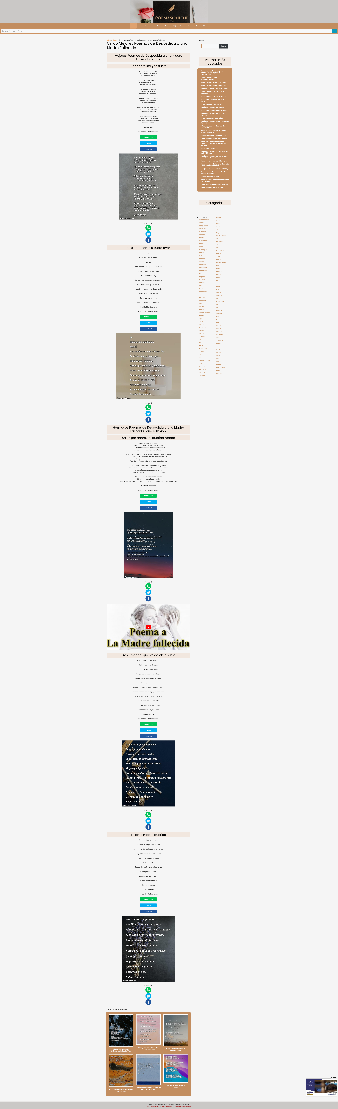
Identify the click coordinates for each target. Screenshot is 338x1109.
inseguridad (203, 226)
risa (200, 274)
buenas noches (205, 360)
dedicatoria (220, 367)
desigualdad (204, 229)
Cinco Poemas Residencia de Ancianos (212, 92)
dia (217, 319)
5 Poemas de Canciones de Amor (214, 110)
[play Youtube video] (148, 627)
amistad (219, 322)
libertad (219, 271)
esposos (219, 295)
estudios (202, 366)
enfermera (203, 301)
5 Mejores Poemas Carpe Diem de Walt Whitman (214, 152)
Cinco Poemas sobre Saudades (213, 85)
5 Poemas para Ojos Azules (212, 118)
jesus (201, 342)
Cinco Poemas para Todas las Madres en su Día (148, 1088)
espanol (219, 313)
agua (218, 268)
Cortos (190, 26)
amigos (218, 364)
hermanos (219, 334)
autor (218, 277)
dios (217, 289)
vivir (200, 256)
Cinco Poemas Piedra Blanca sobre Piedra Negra (215, 181)
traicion (202, 238)
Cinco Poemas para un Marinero (214, 161)
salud (218, 226)
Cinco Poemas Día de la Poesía (176, 1086)
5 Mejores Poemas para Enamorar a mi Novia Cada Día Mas (214, 157)
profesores (220, 301)
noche (218, 247)
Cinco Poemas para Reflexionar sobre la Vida (121, 1050)
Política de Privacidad (174, 1106)
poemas (219, 373)
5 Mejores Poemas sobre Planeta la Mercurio (215, 122)
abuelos (219, 310)
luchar (201, 295)
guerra (218, 253)
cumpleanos (220, 337)
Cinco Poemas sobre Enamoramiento (209, 78)
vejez (201, 318)
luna (217, 283)
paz (217, 280)
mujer (218, 358)
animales (219, 241)
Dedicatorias (149, 26)
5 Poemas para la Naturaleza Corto (212, 100)
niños (218, 349)
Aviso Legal (150, 1106)
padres (218, 343)
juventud (202, 363)
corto (218, 355)
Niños (204, 26)
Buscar (201, 40)
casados (202, 375)
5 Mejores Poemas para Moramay (214, 169)
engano (202, 277)
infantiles (219, 340)
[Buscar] (334, 31)
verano (201, 339)
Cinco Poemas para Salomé (212, 188)
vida (217, 346)
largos (218, 256)
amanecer (203, 268)
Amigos (167, 26)
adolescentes (221, 262)
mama (114, 40)
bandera (202, 259)
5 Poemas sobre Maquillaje (212, 104)
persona (219, 316)
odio (200, 286)
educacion (220, 292)
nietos (201, 345)
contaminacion (205, 312)
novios (218, 352)
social (201, 354)
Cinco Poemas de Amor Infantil (213, 82)
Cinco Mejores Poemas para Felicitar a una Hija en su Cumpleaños (212, 73)
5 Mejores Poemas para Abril (212, 107)
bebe (218, 265)
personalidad (204, 220)
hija (217, 304)
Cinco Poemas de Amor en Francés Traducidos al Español (215, 165)
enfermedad (204, 292)
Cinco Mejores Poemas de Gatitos (214, 184)
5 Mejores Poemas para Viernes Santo (175, 1049)
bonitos (218, 274)
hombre (219, 331)
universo (202, 298)
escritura (202, 289)
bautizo (201, 244)
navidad (219, 298)
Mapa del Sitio (186, 1106)
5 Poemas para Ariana (210, 177)
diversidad (203, 241)
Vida (197, 26)
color (217, 238)
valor (217, 244)
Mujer (175, 26)
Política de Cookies (160, 1106)
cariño (201, 253)
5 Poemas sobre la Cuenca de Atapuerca (213, 127)
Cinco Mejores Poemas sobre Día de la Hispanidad (214, 173)
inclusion (202, 247)
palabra (202, 372)
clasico (201, 351)
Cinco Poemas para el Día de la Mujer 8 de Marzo (213, 132)
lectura (201, 262)
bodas (218, 286)
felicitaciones (221, 235)
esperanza (203, 348)
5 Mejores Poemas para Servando (214, 88)
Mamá (159, 26)
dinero (201, 223)
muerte (218, 328)
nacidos (202, 235)
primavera (220, 250)
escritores (202, 327)
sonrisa (201, 321)
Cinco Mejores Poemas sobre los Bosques (121, 1090)
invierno (202, 336)
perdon (201, 330)
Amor (140, 26)
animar (201, 307)
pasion (201, 324)
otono (218, 224)
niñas (218, 221)
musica (201, 309)
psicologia (203, 250)
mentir (201, 315)
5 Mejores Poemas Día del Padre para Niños (214, 114)
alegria (218, 232)
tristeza (218, 325)
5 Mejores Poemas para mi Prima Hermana (148, 1048)
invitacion (202, 232)
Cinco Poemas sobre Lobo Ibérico (214, 138)
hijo (217, 307)
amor (218, 370)
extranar (202, 280)
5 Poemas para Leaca (209, 148)
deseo (201, 333)
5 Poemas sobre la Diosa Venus (213, 96)
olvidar (218, 218)
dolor (201, 357)
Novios (182, 26)
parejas (218, 259)
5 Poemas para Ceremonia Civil (213, 135)
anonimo (202, 265)
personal (202, 304)
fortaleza (202, 369)
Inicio (133, 26)
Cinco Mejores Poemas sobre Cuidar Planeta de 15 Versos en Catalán (213, 143)
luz (217, 229)
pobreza (202, 283)
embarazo (203, 271)
